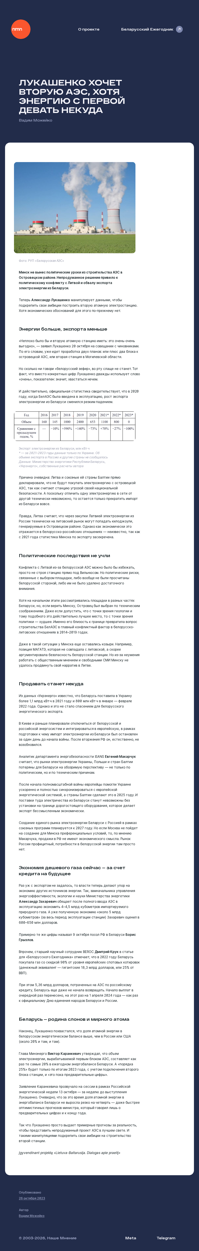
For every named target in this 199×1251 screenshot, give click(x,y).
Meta (130, 1238)
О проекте (89, 29)
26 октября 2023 (32, 1198)
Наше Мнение (21, 29)
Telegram (166, 1238)
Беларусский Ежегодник (147, 29)
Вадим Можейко (35, 120)
